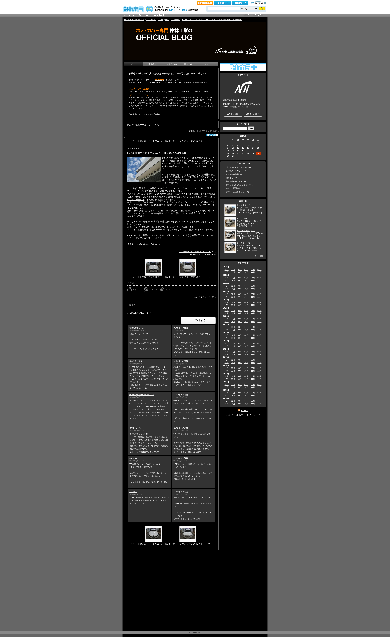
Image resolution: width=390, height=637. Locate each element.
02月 (233, 270)
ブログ (160, 20)
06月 (259, 270)
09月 (240, 280)
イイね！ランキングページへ (204, 297)
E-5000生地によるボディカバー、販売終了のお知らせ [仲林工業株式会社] (212, 20)
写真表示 (215, 131)
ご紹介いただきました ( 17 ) (237, 192)
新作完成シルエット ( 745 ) (237, 171)
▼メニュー (209, 64)
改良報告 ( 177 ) (232, 178)
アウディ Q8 (242, 218)
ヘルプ (251, 3)
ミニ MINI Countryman (246, 231)
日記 (167, 20)
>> (247, 136)
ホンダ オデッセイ (244, 243)
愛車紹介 (152, 64)
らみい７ (133, 492)
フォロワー (253, 113)
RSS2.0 (244, 410)
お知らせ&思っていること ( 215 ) (239, 185)
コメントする (198, 320)
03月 (240, 270)
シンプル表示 (204, 131)
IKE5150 (133, 458)
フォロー (233, 113)
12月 (259, 280)
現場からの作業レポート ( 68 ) (238, 167)
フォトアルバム (171, 64)
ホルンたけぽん (135, 361)
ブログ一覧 (175, 20)
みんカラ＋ (151, 20)
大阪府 (242, 100)
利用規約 (240, 415)
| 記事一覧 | (170, 141)
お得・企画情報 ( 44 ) (234, 174)
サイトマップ (253, 415)
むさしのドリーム (136, 328)
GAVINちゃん (135, 428)
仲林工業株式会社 (230, 100)
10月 (246, 280)
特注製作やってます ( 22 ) (236, 181)
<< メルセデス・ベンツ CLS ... (146, 141)
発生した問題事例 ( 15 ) (235, 188)
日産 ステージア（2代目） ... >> (194, 141)
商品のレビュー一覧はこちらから (143, 124)
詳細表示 (192, 131)
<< (239, 136)
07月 (227, 272)
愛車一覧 (258, 256)
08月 (233, 272)
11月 (253, 280)
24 (233, 153)
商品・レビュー (190, 64)
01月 (227, 270)
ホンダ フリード (243, 205)
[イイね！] (211, 135)
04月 (246, 270)
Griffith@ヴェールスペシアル (141, 395)
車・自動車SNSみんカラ (134, 20)
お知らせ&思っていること (200, 252)
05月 (253, 270)
